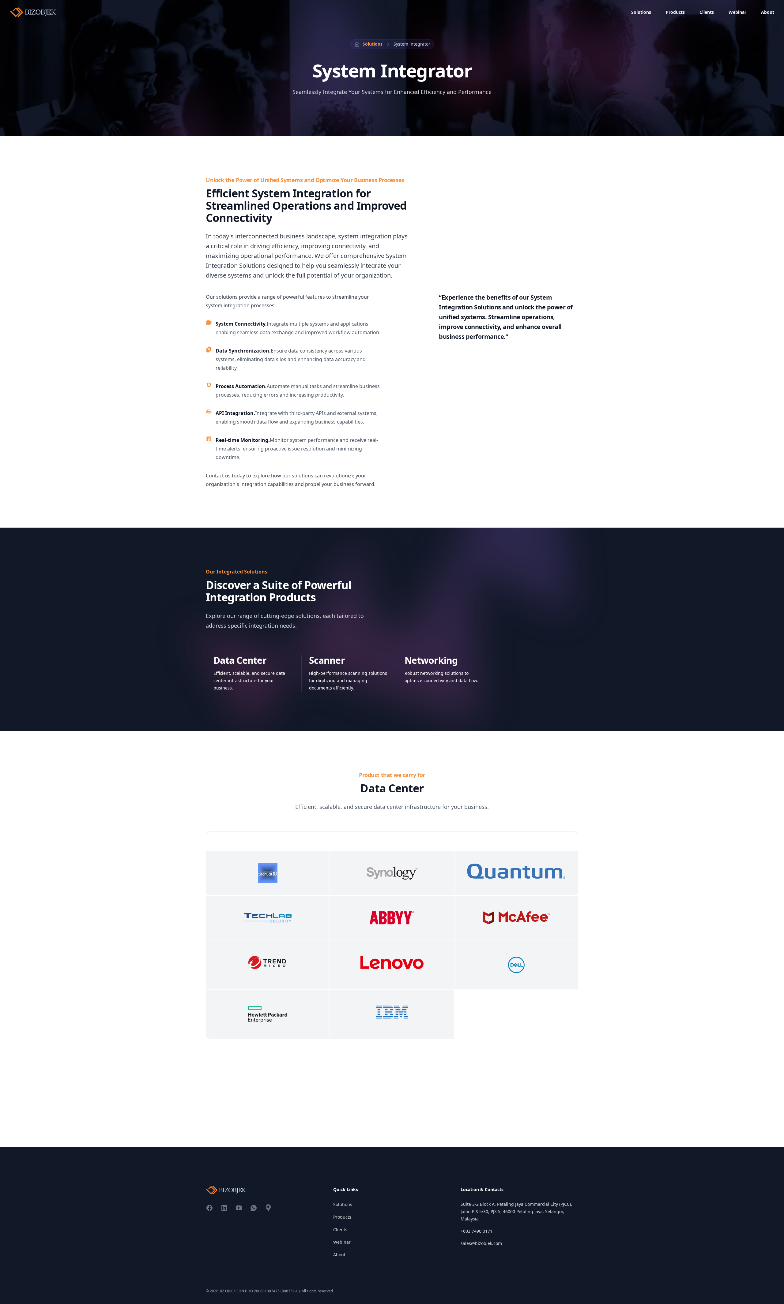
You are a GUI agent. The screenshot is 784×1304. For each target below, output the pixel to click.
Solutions (641, 12)
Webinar (737, 12)
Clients (706, 12)
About (767, 12)
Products (675, 12)
